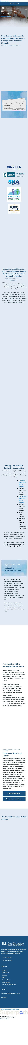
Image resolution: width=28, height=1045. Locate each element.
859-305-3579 (14, 3)
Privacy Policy (4, 1019)
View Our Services (14, 793)
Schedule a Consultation (14, 799)
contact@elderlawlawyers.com (10, 993)
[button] (26, 8)
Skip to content (4, 1)
